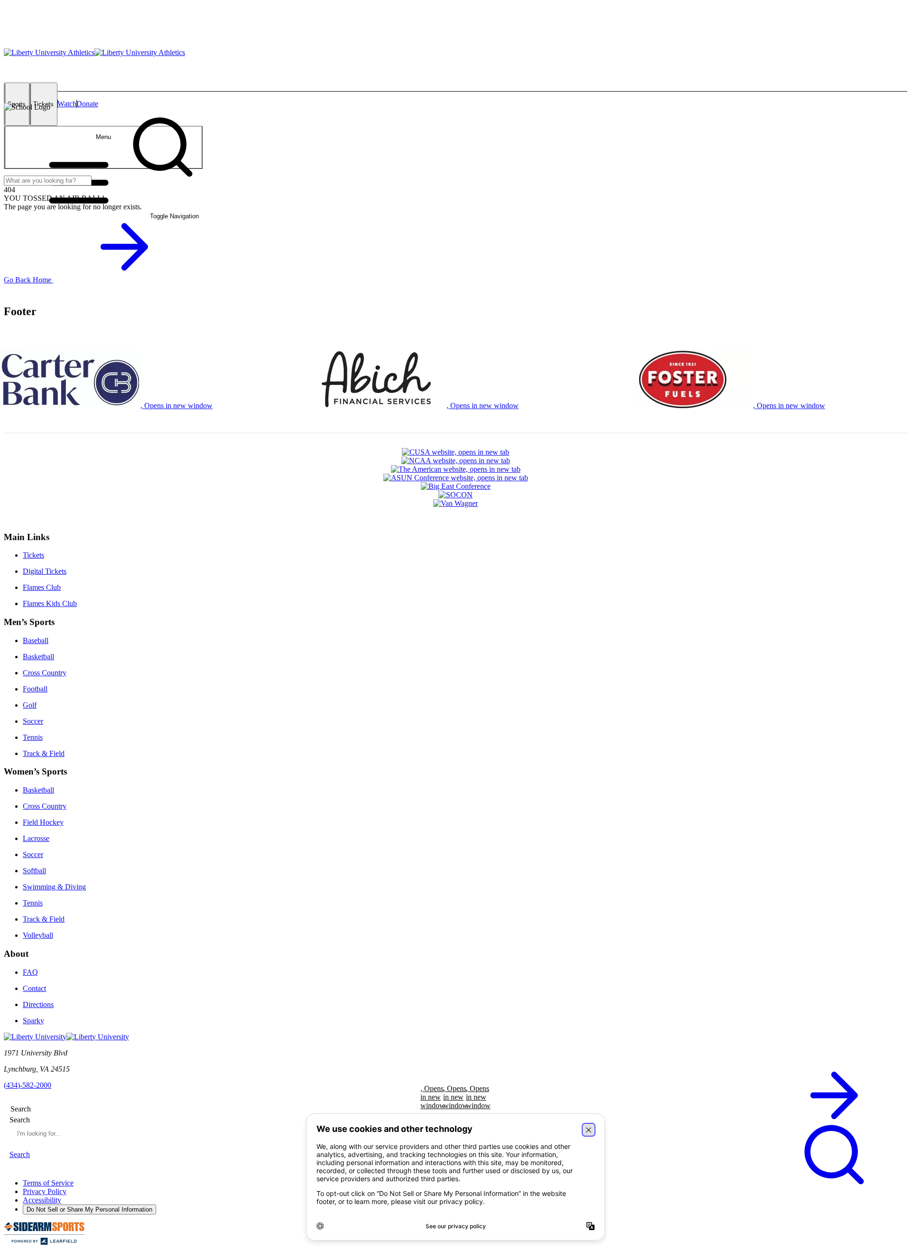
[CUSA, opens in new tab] (455, 452)
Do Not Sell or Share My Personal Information (89, 1209)
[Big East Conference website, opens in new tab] (455, 486)
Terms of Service (48, 1183)
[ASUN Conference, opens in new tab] (455, 478)
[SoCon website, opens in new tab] (455, 495)
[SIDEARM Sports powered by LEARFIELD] (44, 1243)
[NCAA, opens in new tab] (455, 461)
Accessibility (42, 1200)
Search (19, 1120)
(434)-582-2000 (27, 1085)
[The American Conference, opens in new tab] (455, 469)
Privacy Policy (44, 1191)
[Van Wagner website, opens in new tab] (455, 503)
